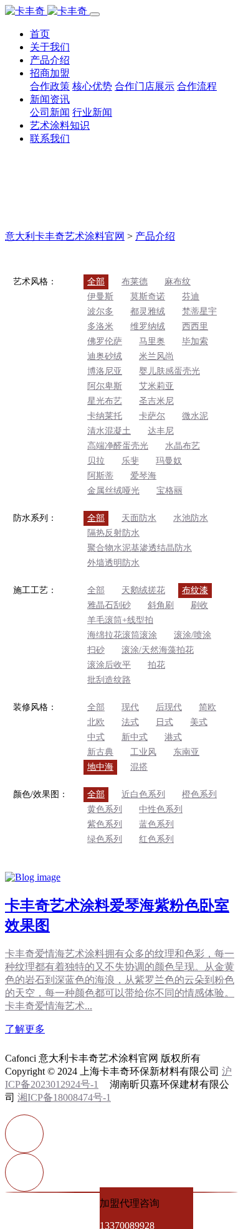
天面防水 (139, 518)
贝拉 (96, 460)
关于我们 (50, 47)
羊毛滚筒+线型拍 (120, 620)
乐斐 (130, 460)
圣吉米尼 (156, 401)
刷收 (199, 605)
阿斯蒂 (100, 475)
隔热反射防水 (113, 533)
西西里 (195, 326)
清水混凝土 (109, 431)
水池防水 (190, 518)
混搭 (139, 767)
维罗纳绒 (147, 326)
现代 (130, 707)
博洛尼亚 (104, 371)
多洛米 (100, 326)
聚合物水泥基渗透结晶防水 (139, 548)
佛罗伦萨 (104, 341)
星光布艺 (104, 401)
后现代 (169, 707)
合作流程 (197, 86)
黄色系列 (104, 809)
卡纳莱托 (104, 416)
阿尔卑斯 (104, 386)
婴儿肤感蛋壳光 (169, 371)
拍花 (156, 665)
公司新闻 (50, 112)
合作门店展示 (144, 86)
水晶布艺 (182, 446)
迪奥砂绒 (104, 356)
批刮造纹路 (109, 680)
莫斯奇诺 (147, 296)
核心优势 (92, 86)
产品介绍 (50, 60)
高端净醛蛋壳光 (117, 446)
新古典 (100, 752)
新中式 (135, 737)
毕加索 (195, 341)
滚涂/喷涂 (192, 635)
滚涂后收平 (109, 665)
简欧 (207, 707)
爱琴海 (143, 475)
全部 (96, 281)
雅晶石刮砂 (109, 605)
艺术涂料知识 (60, 125)
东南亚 (186, 752)
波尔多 (100, 311)
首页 (40, 34)
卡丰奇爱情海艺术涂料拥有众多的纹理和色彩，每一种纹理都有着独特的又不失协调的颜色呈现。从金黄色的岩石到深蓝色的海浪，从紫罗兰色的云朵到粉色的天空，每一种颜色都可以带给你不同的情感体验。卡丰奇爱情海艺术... (119, 979)
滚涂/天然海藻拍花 (158, 650)
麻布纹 (177, 281)
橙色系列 (199, 794)
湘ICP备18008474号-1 (64, 1097)
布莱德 (135, 281)
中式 (96, 737)
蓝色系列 (156, 824)
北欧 (96, 722)
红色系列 (156, 839)
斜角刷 (161, 605)
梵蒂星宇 (199, 311)
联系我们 (50, 138)
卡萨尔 (152, 416)
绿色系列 (104, 839)
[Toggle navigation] (95, 14)
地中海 (100, 767)
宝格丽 (169, 490)
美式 (198, 722)
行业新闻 (92, 112)
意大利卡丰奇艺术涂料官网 (65, 236)
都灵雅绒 (147, 311)
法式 (130, 722)
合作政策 (50, 86)
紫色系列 (104, 824)
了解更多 (25, 1029)
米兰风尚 (156, 356)
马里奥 (152, 341)
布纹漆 (195, 590)
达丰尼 (161, 431)
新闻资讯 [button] (50, 99)
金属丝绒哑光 (113, 490)
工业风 (143, 752)
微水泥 (195, 416)
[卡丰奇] (47, 11)
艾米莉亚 (156, 386)
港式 (173, 737)
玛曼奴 (169, 460)
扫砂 (96, 650)
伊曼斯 (100, 296)
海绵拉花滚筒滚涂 (122, 635)
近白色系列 (143, 794)
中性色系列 (161, 809)
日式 (164, 722)
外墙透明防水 (113, 563)
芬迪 (190, 296)
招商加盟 (50, 73)
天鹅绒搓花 (143, 590)
